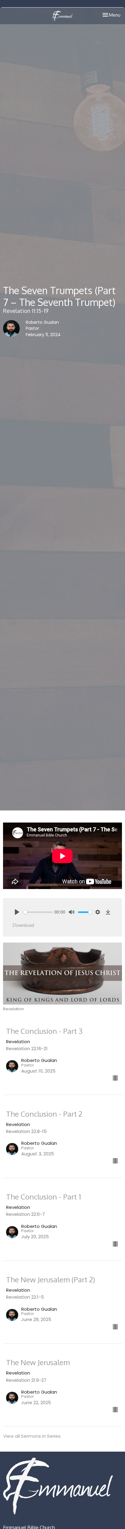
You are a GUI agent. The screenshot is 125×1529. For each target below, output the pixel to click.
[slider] (38, 912)
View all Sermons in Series (32, 1436)
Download (23, 925)
